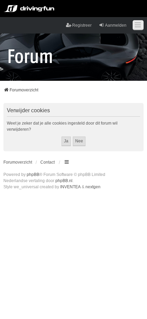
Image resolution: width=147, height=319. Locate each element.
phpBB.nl (63, 180)
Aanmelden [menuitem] (115, 25)
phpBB (33, 174)
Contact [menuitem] (47, 162)
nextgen (93, 186)
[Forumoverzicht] (30, 55)
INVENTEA (70, 186)
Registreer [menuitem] (82, 25)
